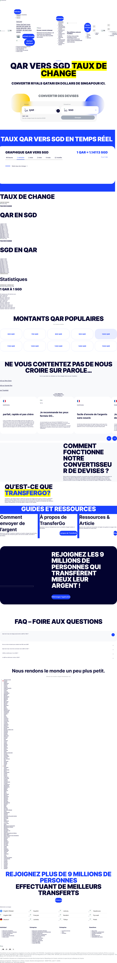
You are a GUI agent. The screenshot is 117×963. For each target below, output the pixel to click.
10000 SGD (2, 272)
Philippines (6, 821)
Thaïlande (6, 853)
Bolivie (5, 704)
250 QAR (2, 231)
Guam (5, 751)
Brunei (5, 707)
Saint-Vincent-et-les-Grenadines (11, 835)
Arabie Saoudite (7, 688)
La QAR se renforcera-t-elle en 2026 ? (11, 657)
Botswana (6, 705)
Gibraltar (6, 747)
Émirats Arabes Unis (8, 729)
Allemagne (6, 683)
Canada (5, 713)
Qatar (5, 824)
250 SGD (2, 266)
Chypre (5, 717)
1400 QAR (82, 346)
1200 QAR (35, 346)
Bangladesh (6, 696)
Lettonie (6, 780)
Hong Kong (6, 756)
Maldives (6, 790)
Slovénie (6, 844)
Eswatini (6, 734)
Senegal (6, 840)
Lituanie (5, 783)
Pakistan (6, 813)
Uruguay (6, 863)
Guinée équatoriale (8, 752)
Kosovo (5, 774)
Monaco (6, 800)
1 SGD (1, 258)
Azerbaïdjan (6, 693)
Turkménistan (7, 858)
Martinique (6, 794)
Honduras (6, 755)
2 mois (39, 157)
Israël (5, 765)
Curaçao (6, 723)
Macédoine (6, 785)
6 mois (48, 157)
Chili (5, 715)
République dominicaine (9, 825)
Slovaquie (6, 842)
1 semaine (20, 157)
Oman (5, 811)
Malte (5, 791)
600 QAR (11, 334)
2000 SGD (2, 269)
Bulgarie (6, 708)
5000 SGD (2, 271)
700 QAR (34, 334)
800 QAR (58, 334)
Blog (115, 533)
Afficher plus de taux (4, 273)
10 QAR (1, 226)
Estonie (5, 733)
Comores (6, 719)
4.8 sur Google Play (6, 385)
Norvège (6, 808)
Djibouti (5, 726)
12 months (58, 157)
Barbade (6, 698)
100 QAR (2, 230)
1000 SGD (2, 268)
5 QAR (1, 225)
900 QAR (82, 334)
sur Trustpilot (4, 390)
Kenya (5, 771)
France (5, 741)
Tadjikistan (6, 850)
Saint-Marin (6, 834)
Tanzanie (6, 851)
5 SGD (1, 260)
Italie (5, 766)
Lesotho (6, 779)
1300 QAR (58, 346)
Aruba (5, 690)
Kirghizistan (6, 772)
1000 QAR (2, 233)
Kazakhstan (6, 769)
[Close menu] (94, 30)
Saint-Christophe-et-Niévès (10, 833)
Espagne (6, 732)
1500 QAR (106, 346)
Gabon (5, 743)
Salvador (6, 838)
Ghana (5, 746)
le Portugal (6, 778)
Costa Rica (6, 721)
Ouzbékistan (7, 812)
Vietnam (6, 867)
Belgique (6, 699)
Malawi (5, 789)
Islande (5, 763)
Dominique (6, 727)
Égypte (5, 728)
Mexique (6, 797)
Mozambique (7, 802)
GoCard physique (29, 42)
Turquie (5, 859)
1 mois (30, 157)
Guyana (5, 754)
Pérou (5, 819)
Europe (5, 738)
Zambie (5, 868)
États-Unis (6, 735)
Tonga (5, 856)
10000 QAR (2, 237)
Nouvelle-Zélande (8, 810)
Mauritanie (6, 796)
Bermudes (6, 701)
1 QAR (1, 224)
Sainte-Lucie (7, 836)
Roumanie (6, 829)
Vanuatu (6, 864)
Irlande (5, 762)
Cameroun (6, 712)
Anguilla (6, 687)
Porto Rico (6, 823)
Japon (5, 768)
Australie (6, 691)
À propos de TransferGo (68, 533)
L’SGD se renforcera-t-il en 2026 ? (10, 653)
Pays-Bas (6, 818)
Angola (5, 685)
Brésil (5, 706)
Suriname (6, 849)
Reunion (6, 828)
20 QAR (1, 227)
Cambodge (6, 711)
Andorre (6, 684)
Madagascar (7, 786)
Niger (5, 806)
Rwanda (6, 831)
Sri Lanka (6, 845)
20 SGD (2, 262)
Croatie (5, 722)
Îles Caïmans (7, 758)
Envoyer (78, 117)
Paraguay (6, 817)
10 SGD (1, 261)
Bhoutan (6, 702)
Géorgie (6, 745)
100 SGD (2, 265)
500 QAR (2, 232)
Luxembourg (7, 784)
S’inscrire (58, 900)
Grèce (5, 749)
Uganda (5, 861)
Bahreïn (5, 695)
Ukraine (5, 862)
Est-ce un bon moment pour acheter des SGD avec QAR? (15, 644)
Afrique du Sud (7, 679)
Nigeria (5, 807)
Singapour (6, 841)
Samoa (5, 839)
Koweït (5, 775)
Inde (5, 760)
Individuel (17, 12)
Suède (5, 846)
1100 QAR (11, 346)
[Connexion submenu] (116, 31)
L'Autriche (6, 777)
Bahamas (6, 694)
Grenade (6, 750)
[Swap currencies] (58, 111)
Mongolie (6, 801)
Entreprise (60, 18)
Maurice (6, 795)
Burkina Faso (7, 710)
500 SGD (2, 267)
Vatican (5, 866)
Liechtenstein (7, 782)
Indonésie (6, 761)
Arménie (6, 689)
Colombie (6, 718)
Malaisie (6, 788)
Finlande (6, 740)
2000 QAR (2, 234)
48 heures (9, 157)
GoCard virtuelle (28, 36)
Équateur (6, 730)
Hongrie (6, 757)
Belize (5, 700)
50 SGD (2, 263)
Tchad (5, 852)
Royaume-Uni (7, 830)
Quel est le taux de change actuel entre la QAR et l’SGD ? (15, 633)
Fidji (5, 739)
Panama (6, 814)
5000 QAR (2, 236)
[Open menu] (94, 26)
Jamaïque (6, 767)
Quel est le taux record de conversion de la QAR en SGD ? (15, 648)
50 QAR (1, 228)
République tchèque (8, 827)
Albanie (5, 680)
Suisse (5, 847)
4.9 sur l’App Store (6, 380)
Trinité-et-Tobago (8, 857)
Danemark (6, 724)
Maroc (5, 793)
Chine (5, 716)
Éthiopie (6, 737)
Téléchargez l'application (60, 597)
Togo (5, 855)
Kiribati (5, 773)
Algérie (5, 682)
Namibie (6, 803)
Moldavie (6, 799)
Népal (5, 805)
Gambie (5, 744)
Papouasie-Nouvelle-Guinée (10, 816)
